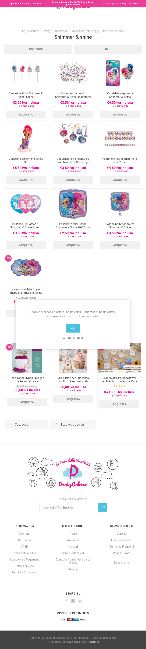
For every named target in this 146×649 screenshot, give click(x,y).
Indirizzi (73, 546)
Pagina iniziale (31, 31)
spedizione (28, 105)
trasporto (93, 641)
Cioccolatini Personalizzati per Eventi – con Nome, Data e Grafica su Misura (119, 381)
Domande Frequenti (122, 546)
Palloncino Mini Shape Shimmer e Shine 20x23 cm (73, 225)
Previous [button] (5, 376)
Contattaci (133, 3)
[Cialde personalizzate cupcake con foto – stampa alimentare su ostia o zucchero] (73, 358)
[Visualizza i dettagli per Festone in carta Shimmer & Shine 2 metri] (120, 138)
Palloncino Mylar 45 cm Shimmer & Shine (120, 225)
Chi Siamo (24, 540)
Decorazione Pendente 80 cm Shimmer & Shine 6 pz (73, 160)
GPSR (24, 546)
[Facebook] (66, 601)
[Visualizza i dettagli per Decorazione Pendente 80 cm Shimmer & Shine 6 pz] (73, 138)
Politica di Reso (24, 566)
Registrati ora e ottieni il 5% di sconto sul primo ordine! (73, 3)
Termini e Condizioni (24, 572)
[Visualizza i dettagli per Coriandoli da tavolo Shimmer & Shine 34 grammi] (73, 73)
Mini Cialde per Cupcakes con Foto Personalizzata (73, 379)
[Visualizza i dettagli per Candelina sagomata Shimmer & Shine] (120, 73)
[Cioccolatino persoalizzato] (119, 358)
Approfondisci (73, 337)
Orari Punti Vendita (24, 553)
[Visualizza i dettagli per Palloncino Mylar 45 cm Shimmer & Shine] (120, 204)
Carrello (121, 533)
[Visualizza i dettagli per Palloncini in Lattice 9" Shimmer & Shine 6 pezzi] (26, 204)
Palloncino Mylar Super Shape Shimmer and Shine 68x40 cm (26, 293)
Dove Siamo (121, 562)
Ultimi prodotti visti (73, 553)
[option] (27, 375)
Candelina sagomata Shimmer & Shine (120, 95)
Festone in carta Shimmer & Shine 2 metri (119, 160)
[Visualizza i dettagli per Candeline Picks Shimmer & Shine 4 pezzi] (26, 73)
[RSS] (80, 601)
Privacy (72, 569)
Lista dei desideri (121, 540)
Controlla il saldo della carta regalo (73, 561)
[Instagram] (73, 601)
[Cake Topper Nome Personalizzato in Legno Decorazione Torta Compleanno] (27, 358)
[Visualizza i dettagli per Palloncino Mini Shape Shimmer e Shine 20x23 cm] (73, 204)
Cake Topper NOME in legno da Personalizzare (27, 379)
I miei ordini (73, 540)
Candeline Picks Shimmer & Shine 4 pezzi (26, 95)
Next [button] (141, 376)
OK (73, 328)
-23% (8, 258)
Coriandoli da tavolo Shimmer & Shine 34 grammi (73, 95)
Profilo (73, 533)
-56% (9, 347)
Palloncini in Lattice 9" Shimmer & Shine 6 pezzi (25, 225)
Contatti (24, 533)
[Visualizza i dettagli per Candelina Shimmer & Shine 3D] (26, 138)
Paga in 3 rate (121, 553)
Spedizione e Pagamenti (24, 559)
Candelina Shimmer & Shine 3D (26, 160)
